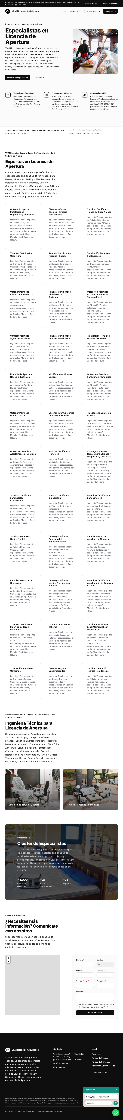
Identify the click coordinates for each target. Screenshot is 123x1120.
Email (79, 970)
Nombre (80, 960)
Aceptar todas (91, 3)
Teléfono (101, 970)
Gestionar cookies (110, 3)
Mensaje (80, 991)
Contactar (109, 11)
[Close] (116, 1090)
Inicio (64, 11)
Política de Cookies (100, 1058)
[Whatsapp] (115, 1112)
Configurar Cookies (100, 1072)
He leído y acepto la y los (96, 1005)
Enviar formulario (95, 1012)
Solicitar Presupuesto (16, 77)
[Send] (116, 1103)
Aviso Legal (96, 1054)
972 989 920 (94, 11)
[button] (8, 958)
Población (101, 981)
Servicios (74, 11)
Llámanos (38, 77)
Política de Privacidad (103, 1004)
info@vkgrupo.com (61, 1067)
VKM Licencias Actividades (25, 11)
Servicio (100, 960)
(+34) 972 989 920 (61, 1063)
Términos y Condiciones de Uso (94, 1007)
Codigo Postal (82, 981)
